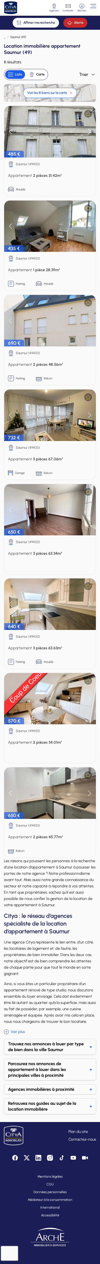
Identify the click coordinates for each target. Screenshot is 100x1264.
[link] (50, 93)
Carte (40, 74)
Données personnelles (50, 1192)
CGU (50, 1184)
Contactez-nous (82, 1139)
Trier (83, 74)
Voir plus (18, 1031)
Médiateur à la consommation (50, 1200)
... (4, 37)
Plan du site (78, 1131)
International (50, 1207)
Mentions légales (50, 1176)
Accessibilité (50, 1215)
